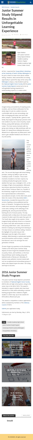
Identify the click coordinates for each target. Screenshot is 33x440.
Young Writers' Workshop (10, 331)
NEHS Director (6, 7)
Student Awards (15, 7)
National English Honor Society (13, 84)
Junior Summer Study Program (11, 325)
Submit (4, 308)
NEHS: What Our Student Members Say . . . (16, 371)
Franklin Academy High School (16, 322)
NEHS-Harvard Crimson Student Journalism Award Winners (16, 347)
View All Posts (26, 415)
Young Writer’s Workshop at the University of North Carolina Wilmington (16, 72)
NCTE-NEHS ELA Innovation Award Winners (16, 395)
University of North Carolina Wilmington (13, 328)
